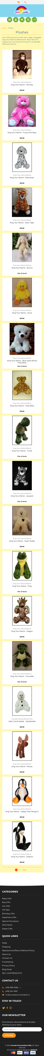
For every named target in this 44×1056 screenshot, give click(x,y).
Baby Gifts (6, 898)
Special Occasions (10, 921)
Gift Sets (6, 910)
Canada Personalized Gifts (21, 1045)
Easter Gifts (7, 929)
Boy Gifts (6, 902)
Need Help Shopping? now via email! (19, 2)
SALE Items (7, 925)
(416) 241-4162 (11, 991)
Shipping (6, 947)
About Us (6, 954)
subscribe (9, 1035)
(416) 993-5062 (13, 987)
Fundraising (7, 962)
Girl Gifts (6, 906)
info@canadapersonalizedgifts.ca (17, 995)
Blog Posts (7, 969)
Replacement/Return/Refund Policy (18, 950)
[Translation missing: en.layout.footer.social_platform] (3, 1008)
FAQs (4, 943)
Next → (25, 870)
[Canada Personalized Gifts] (22, 10)
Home (4, 28)
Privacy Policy (8, 966)
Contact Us (7, 958)
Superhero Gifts (9, 917)
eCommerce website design (17, 1050)
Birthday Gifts (8, 914)
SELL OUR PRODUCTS (12, 973)
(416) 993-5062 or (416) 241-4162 (25, 2)
